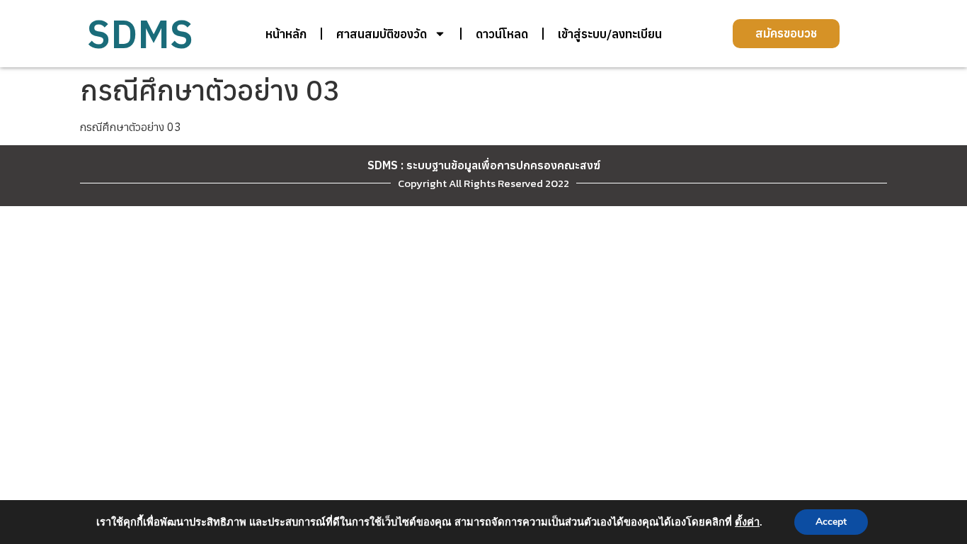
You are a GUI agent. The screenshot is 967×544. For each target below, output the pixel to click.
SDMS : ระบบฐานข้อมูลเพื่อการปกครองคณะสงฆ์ (483, 165)
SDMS (140, 33)
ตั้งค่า (747, 522)
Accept (831, 521)
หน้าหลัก (286, 34)
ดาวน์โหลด (502, 34)
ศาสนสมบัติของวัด (381, 34)
